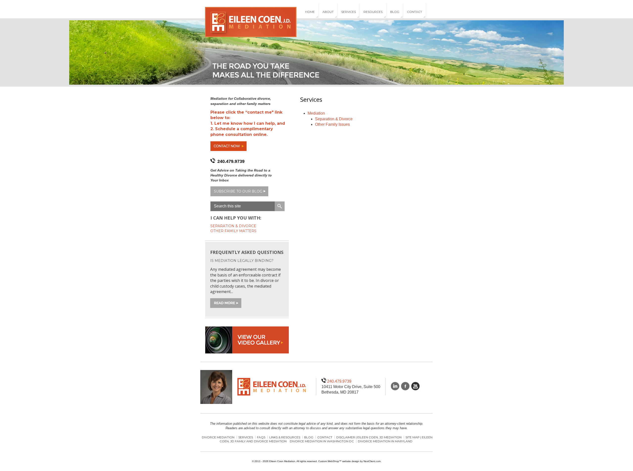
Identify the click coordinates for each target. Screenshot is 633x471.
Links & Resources (284, 437)
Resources (373, 12)
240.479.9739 (231, 161)
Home (310, 12)
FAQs (261, 437)
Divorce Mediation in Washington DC (322, 441)
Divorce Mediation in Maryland (385, 441)
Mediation (316, 113)
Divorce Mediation (218, 437)
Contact (414, 12)
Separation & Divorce (334, 119)
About (328, 12)
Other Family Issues (332, 124)
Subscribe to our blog (238, 191)
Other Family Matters (233, 231)
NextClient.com (372, 461)
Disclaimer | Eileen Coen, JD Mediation (369, 437)
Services (348, 12)
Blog (394, 12)
